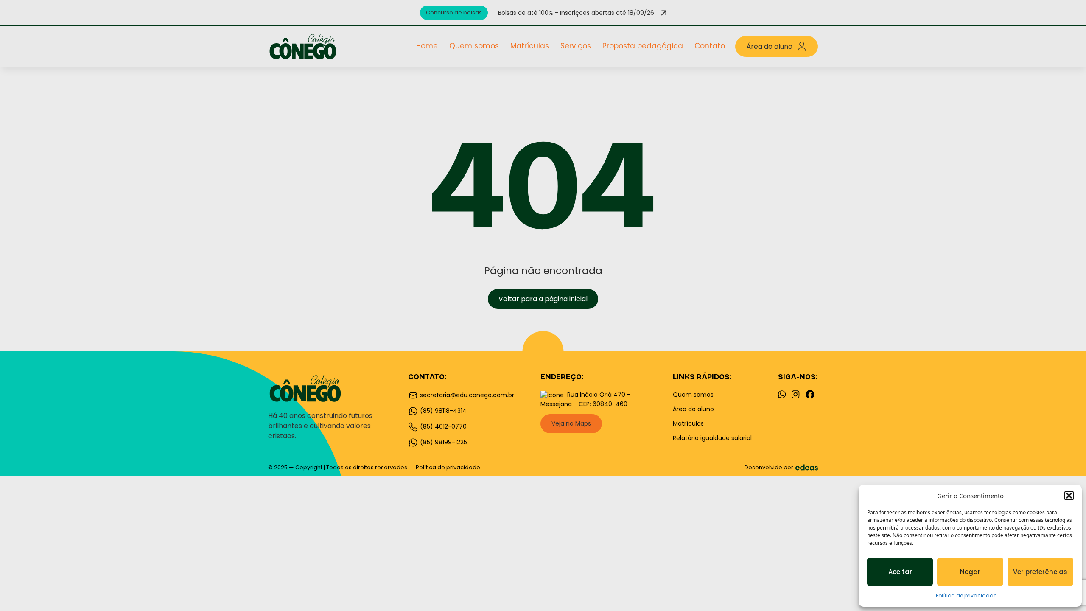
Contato (709, 46)
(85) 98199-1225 (442, 442)
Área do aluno (769, 46)
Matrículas (529, 46)
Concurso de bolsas (454, 12)
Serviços (575, 46)
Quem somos (474, 46)
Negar (970, 571)
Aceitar (900, 571)
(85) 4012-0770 (442, 426)
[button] (1069, 495)
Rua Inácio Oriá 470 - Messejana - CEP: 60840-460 (585, 399)
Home (427, 46)
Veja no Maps (571, 423)
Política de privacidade (966, 595)
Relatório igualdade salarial (712, 438)
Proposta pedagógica (642, 46)
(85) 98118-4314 (442, 410)
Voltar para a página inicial (543, 299)
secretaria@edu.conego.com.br (466, 395)
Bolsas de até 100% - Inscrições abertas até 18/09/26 (576, 12)
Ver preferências (1040, 571)
